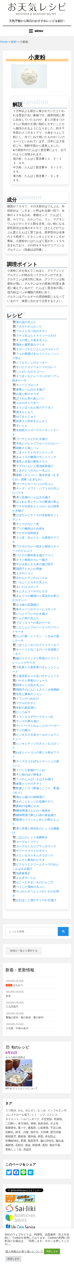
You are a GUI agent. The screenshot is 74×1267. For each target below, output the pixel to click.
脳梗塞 (9, 1145)
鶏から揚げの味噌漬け (30, 797)
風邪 (45, 1145)
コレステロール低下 (17, 1114)
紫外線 (32, 1136)
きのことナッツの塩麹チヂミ (34, 801)
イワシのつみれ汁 (27, 698)
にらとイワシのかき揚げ (32, 613)
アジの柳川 (23, 730)
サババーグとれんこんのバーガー (37, 725)
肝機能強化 (12, 1140)
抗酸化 (9, 1132)
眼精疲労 (10, 1136)
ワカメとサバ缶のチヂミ (32, 331)
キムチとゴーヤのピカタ (32, 591)
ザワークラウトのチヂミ (32, 850)
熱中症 (35, 1132)
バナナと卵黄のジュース (32, 680)
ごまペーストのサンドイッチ (34, 452)
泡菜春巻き (23, 873)
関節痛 (36, 1145)
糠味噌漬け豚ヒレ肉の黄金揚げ (36, 815)
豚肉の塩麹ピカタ (27, 806)
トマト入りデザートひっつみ (34, 716)
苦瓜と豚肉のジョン (29, 694)
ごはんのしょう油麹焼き (32, 837)
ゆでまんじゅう (26, 416)
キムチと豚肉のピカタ (30, 859)
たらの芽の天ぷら (27, 618)
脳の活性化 (47, 1140)
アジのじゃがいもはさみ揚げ (34, 779)
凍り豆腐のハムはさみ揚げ (33, 497)
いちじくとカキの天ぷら (32, 582)
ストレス (52, 1114)
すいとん (21, 425)
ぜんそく (30, 1110)
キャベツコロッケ (27, 384)
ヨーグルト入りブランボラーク (36, 846)
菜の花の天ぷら (26, 322)
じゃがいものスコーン (30, 371)
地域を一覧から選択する (24, 950)
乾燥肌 (58, 1119)
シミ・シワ (38, 1114)
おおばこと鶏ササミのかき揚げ (36, 900)
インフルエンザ (57, 1110)
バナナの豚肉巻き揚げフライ (34, 555)
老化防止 (50, 1136)
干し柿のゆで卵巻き (29, 774)
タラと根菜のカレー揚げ (32, 559)
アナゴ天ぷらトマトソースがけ (36, 335)
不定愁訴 (46, 1119)
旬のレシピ (20, 1047)
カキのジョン (24, 573)
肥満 (23, 1140)
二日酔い (10, 1123)
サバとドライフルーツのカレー (36, 367)
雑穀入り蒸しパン (27, 447)
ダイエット (12, 1119)
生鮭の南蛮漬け (26, 707)
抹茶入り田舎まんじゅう (32, 421)
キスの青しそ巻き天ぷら (32, 340)
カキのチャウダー (27, 403)
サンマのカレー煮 (27, 524)
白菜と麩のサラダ (27, 393)
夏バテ (22, 1127)
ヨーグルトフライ (27, 841)
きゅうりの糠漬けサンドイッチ (36, 457)
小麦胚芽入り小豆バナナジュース (37, 676)
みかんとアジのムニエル (32, 577)
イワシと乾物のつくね (30, 770)
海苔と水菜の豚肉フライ (32, 461)
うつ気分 (10, 1110)
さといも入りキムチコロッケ (34, 855)
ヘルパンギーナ (30, 1119)
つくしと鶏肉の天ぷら (30, 886)
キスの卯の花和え (15, 1057)
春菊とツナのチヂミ (29, 783)
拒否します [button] (13, 1258)
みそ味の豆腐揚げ (27, 604)
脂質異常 (33, 1140)
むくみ (42, 1110)
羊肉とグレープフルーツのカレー (37, 443)
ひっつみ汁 (23, 712)
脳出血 (60, 1140)
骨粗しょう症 (13, 1149)
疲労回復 (55, 1132)
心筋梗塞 (43, 1127)
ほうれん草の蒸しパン (30, 398)
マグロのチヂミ (26, 703)
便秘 (33, 1123)
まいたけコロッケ (27, 586)
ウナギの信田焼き (27, 533)
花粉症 (19, 1145)
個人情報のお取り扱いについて (24, 1251)
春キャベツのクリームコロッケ (36, 609)
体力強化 (23, 1123)
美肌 (40, 1136)
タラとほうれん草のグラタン (34, 407)
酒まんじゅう (24, 412)
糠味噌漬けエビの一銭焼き (33, 810)
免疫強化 (43, 1123)
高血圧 (27, 1149)
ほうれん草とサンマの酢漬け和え (37, 501)
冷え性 (54, 1123)
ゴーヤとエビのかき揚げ (32, 438)
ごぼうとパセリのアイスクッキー (37, 645)
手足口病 (55, 1127)
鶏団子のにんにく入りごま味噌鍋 (37, 689)
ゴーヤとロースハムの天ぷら (34, 483)
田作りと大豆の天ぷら (30, 685)
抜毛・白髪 (22, 1132)
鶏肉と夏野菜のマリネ (30, 344)
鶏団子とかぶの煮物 (29, 568)
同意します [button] (52, 1251)
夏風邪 (32, 1127)
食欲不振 (54, 1145)
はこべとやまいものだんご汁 (34, 882)
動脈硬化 (10, 1127)
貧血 (28, 1145)
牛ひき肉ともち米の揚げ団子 (34, 564)
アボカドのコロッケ (29, 326)
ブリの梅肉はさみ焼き (30, 528)
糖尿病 (22, 1136)
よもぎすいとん (26, 877)
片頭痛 (44, 1132)
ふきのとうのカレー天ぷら (33, 470)
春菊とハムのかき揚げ (30, 389)
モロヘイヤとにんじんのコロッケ (37, 349)
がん (20, 1110)
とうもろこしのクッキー (32, 362)
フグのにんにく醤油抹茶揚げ (34, 466)
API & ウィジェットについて (21, 1088)
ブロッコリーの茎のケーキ (33, 622)
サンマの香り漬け (27, 721)
